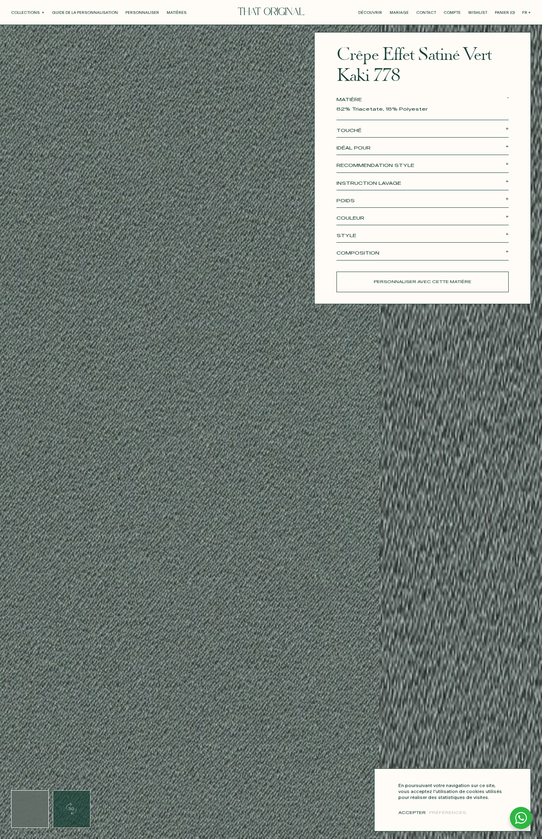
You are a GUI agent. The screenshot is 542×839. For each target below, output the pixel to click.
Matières (176, 13)
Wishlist (477, 13)
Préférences (447, 813)
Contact (426, 13)
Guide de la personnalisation (85, 13)
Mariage (399, 13)
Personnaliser (142, 13)
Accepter (412, 813)
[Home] (271, 11)
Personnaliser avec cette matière (422, 282)
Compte (452, 13)
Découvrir (370, 13)
